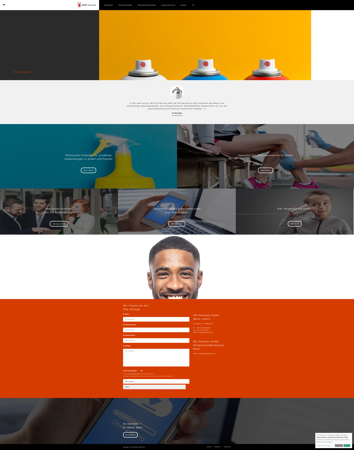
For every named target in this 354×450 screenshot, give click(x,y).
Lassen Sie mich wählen (323, 445)
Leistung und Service (168, 5)
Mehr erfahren (88, 170)
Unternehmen (108, 5)
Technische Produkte (125, 5)
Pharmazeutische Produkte (147, 5)
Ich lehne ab (338, 445)
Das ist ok (347, 445)
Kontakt (183, 5)
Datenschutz (227, 446)
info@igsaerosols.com (205, 332)
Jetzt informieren (176, 224)
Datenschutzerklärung (135, 373)
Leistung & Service (59, 224)
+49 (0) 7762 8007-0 (203, 328)
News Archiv (294, 224)
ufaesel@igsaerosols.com (206, 353)
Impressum (217, 446)
